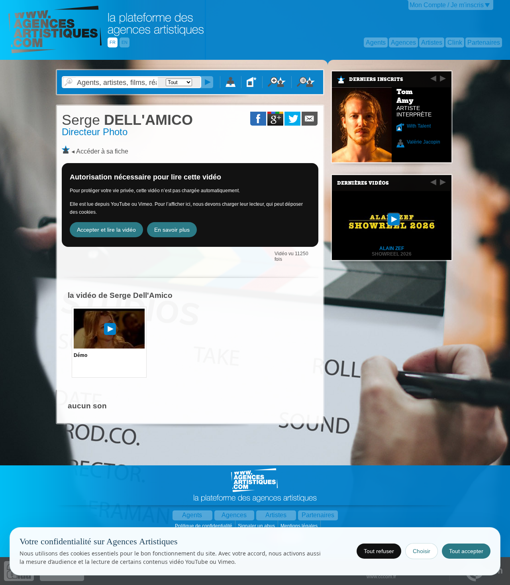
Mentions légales (299, 526)
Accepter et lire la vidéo (106, 230)
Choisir (421, 551)
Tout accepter (466, 551)
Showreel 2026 (392, 254)
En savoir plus (172, 230)
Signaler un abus (257, 526)
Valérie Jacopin (423, 142)
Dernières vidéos (363, 183)
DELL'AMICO (127, 120)
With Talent (419, 126)
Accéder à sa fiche (102, 151)
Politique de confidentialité (204, 526)
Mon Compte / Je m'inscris (447, 5)
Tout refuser (379, 551)
